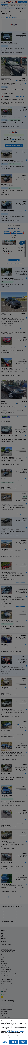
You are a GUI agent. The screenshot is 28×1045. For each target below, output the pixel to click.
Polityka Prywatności (19, 1031)
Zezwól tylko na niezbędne (13, 1042)
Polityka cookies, (10, 1031)
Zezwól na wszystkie (23, 1042)
